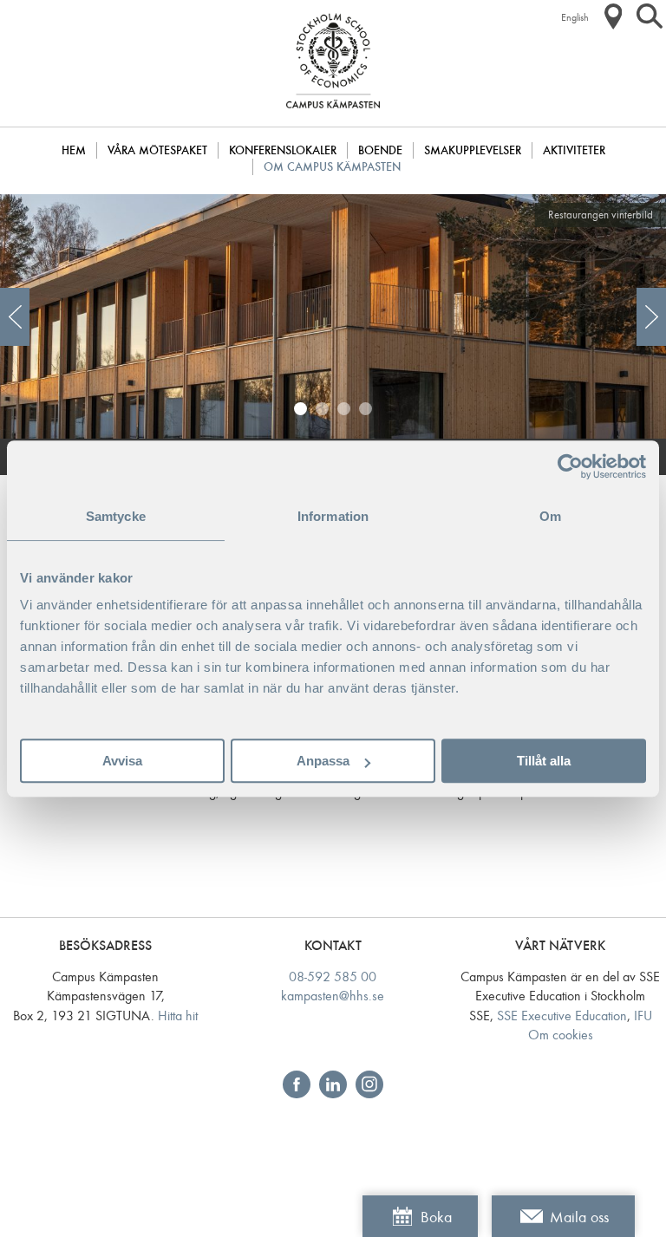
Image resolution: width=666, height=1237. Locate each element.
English (575, 17)
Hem (74, 150)
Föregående (14, 317)
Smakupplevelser (472, 150)
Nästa (651, 317)
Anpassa (323, 760)
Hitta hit (178, 1015)
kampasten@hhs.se (332, 995)
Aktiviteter (574, 150)
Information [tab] (333, 516)
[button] (613, 16)
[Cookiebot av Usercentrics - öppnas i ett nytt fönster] (570, 466)
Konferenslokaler (282, 150)
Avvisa (122, 760)
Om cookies (560, 1034)
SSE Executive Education (562, 1015)
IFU (643, 1015)
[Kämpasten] (333, 116)
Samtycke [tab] (116, 516)
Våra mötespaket (157, 150)
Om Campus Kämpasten (332, 167)
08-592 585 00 (332, 976)
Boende (380, 150)
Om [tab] (550, 516)
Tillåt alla (544, 760)
